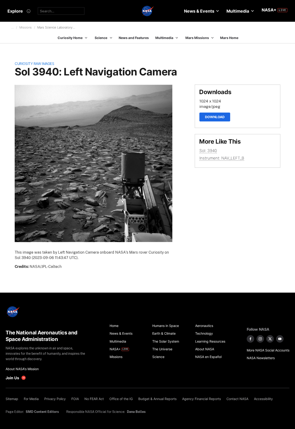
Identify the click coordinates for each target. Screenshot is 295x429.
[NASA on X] (270, 339)
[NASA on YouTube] (280, 339)
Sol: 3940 (208, 150)
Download (215, 117)
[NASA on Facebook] (250, 339)
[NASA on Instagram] (260, 339)
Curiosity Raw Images (34, 63)
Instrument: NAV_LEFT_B (221, 158)
